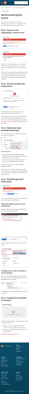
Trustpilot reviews (4, 364)
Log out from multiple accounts (18, 327)
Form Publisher (19, 378)
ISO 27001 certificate (5, 384)
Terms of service (4, 373)
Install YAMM (18, 351)
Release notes (4, 361)
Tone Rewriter (19, 364)
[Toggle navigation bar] (2, 3)
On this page (5, 11)
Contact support (4, 360)
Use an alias (4, 293)
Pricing (17, 349)
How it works (18, 346)
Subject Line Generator (20, 358)
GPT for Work (18, 379)
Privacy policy (4, 375)
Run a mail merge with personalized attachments (12, 121)
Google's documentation (8, 334)
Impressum (3, 381)
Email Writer (18, 360)
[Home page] (1, 8)
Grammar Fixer (19, 363)
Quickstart (3, 358)
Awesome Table (19, 376)
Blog (2, 363)
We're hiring (18, 375)
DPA (2, 379)
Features (18, 348)
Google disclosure (4, 378)
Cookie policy (3, 376)
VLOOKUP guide (4, 366)
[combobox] (21, 2)
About (17, 373)
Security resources (4, 382)
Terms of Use (6, 75)
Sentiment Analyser (20, 361)
